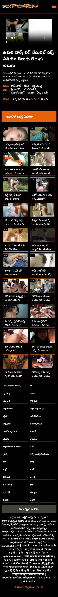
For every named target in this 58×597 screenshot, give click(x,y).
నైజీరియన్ (6, 477)
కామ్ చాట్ (16, 85)
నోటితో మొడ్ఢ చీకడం (10, 431)
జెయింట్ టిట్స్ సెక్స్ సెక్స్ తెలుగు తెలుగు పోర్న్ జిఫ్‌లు (14, 223)
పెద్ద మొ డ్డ (37, 85)
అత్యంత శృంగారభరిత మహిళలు (17, 531)
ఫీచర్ (32, 446)
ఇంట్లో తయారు (8, 408)
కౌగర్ (32, 469)
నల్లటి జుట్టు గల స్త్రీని (37, 408)
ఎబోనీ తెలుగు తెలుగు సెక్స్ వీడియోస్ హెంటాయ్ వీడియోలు (42, 198)
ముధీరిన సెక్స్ (30, 89)
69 (31, 385)
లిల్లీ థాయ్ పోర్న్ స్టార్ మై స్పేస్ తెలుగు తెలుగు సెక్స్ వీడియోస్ (15, 299)
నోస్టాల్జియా (34, 401)
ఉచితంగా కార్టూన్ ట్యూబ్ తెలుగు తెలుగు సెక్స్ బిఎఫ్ (42, 249)
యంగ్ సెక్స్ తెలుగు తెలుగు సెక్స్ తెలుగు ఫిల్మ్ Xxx (41, 173)
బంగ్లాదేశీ (33, 477)
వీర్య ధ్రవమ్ (42, 92)
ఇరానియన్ (6, 492)
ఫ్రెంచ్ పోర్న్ (16, 89)
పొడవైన (6, 500)
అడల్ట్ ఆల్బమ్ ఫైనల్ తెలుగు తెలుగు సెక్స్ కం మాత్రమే (14, 148)
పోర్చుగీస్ (33, 439)
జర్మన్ (5, 469)
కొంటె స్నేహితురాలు (29, 508)
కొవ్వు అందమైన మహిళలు (39, 454)
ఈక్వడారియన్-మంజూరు (12, 446)
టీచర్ (26, 85)
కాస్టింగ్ (5, 416)
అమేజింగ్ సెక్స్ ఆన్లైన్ (26, 528)
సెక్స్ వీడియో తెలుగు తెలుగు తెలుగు (30, 99)
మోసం (5, 461)
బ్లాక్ (31, 484)
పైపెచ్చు (5, 454)
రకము (31, 92)
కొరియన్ (33, 431)
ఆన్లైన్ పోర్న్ (27, 517)
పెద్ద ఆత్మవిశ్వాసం (36, 423)
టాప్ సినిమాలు (35, 416)
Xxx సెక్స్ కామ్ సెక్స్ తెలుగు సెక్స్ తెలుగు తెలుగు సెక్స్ (41, 375)
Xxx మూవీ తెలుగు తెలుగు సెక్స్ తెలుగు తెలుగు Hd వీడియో (41, 299)
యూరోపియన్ (18, 92)
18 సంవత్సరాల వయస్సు (12, 385)
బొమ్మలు (33, 492)
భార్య (32, 461)
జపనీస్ (32, 500)
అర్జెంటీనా (6, 439)
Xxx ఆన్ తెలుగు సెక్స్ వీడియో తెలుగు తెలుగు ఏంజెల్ (15, 249)
